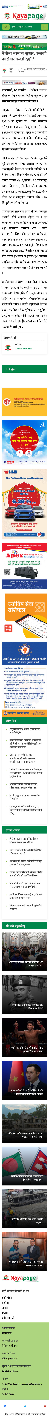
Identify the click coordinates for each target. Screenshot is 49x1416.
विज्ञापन (5, 1313)
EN (6, 27)
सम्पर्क (5, 1308)
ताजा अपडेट (13, 830)
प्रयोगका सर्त (8, 1318)
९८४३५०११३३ (8, 1394)
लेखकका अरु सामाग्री (23, 348)
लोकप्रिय (11, 721)
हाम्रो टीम (6, 1303)
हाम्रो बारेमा (7, 1298)
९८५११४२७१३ (8, 1384)
